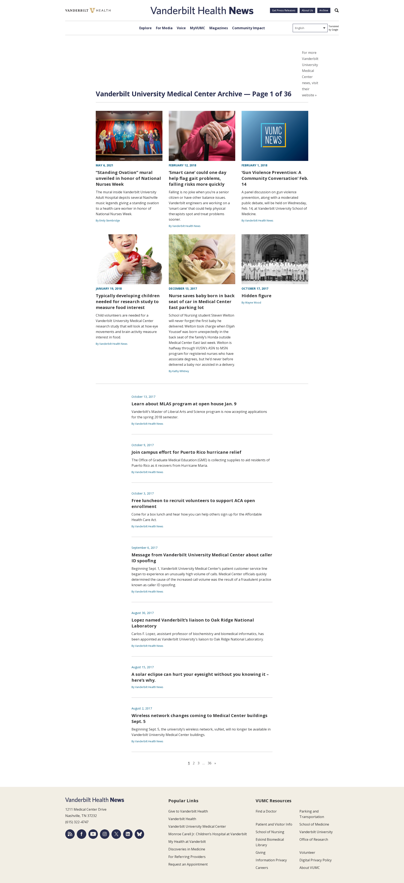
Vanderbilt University (316, 832)
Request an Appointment (188, 864)
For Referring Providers (187, 856)
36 (209, 763)
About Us (307, 10)
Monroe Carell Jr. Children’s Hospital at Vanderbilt (207, 834)
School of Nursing (270, 832)
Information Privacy (271, 860)
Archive (323, 10)
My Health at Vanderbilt (187, 841)
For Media (164, 28)
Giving (261, 852)
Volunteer (307, 852)
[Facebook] (81, 834)
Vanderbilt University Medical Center (197, 826)
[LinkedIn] (128, 834)
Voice (181, 28)
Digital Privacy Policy (315, 860)
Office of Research (313, 839)
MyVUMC (197, 28)
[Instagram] (104, 834)
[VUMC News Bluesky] (139, 834)
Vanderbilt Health (182, 819)
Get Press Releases (283, 10)
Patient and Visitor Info (274, 824)
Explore (145, 28)
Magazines (218, 28)
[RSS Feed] (70, 834)
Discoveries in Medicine (186, 849)
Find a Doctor (266, 811)
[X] (116, 834)
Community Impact (248, 28)
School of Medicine (314, 824)
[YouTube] (93, 834)
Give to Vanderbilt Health (188, 811)
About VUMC (309, 867)
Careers (262, 867)
